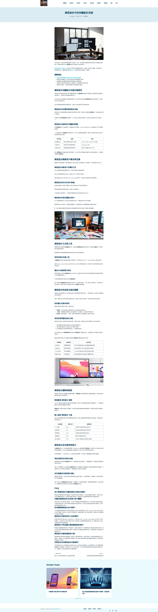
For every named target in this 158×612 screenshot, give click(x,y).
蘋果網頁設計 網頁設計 (60, 68)
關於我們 (85, 608)
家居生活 (85, 3)
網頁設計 (71, 70)
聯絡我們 (89, 608)
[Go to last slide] (48, 582)
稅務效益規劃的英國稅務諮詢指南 (95, 554)
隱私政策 (94, 608)
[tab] (76, 598)
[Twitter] (113, 611)
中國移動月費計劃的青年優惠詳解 (57, 591)
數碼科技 (71, 3)
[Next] (110, 582)
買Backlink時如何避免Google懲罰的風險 (64, 554)
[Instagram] (116, 611)
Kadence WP (57, 608)
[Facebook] (110, 611)
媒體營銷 (65, 3)
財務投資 (78, 3)
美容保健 (92, 3)
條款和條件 (99, 608)
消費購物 (105, 3)
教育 (116, 3)
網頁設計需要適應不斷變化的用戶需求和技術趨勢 (69, 77)
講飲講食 (99, 3)
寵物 (111, 3)
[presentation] (62, 578)
